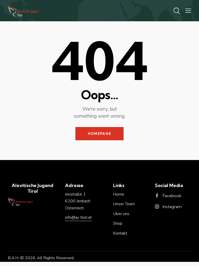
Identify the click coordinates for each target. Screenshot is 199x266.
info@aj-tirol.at (78, 217)
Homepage (99, 133)
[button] (188, 10)
